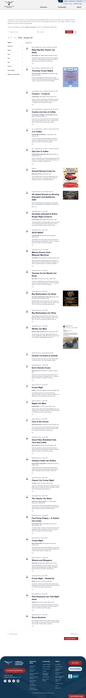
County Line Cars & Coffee (44, 111)
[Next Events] (11, 37)
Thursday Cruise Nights (42, 70)
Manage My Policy (67, 3)
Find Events (69, 32)
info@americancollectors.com (12, 677)
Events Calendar (45, 677)
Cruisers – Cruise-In (41, 93)
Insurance (43, 7)
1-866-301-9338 (8, 675)
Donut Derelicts (39, 617)
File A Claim (79, 1)
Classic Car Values (46, 666)
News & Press (58, 688)
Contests (44, 671)
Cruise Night (37, 387)
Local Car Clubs (45, 669)
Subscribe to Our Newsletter (15, 670)
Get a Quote (75, 663)
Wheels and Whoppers (42, 560)
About (79, 7)
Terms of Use (51, 692)
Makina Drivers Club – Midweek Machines (42, 253)
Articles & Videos (46, 664)
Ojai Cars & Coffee (40, 151)
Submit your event (30, 27)
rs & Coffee (37, 131)
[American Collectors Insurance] (9, 4)
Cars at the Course (40, 421)
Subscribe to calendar (70, 638)
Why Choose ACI (59, 666)
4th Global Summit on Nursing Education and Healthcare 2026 (45, 197)
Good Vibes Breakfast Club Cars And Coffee (44, 441)
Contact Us (72, 1)
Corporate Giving (59, 683)
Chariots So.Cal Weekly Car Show (44, 274)
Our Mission (58, 664)
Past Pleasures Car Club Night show (45, 598)
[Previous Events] (8, 37)
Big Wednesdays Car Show (44, 294)
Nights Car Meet (39, 403)
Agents (65, 1)
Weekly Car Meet (39, 328)
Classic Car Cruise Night (43, 480)
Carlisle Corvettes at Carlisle (45, 355)
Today (15, 37)
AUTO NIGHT (37, 232)
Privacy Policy (44, 692)
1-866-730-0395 (77, 3)
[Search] (60, 1)
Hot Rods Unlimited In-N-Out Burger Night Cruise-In (44, 215)
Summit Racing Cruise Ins (43, 171)
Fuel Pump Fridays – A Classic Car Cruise (45, 519)
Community (62, 7)
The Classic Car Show (42, 498)
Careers (57, 685)
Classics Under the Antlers (44, 460)
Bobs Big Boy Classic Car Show (43, 51)
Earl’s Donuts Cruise (41, 367)
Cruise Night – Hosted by (43, 578)
